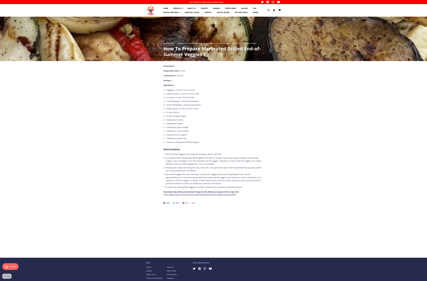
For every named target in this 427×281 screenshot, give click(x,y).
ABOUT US (192, 8)
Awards (149, 271)
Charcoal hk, (194, 43)
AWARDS (216, 8)
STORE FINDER (230, 8)
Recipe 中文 (236, 43)
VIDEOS (255, 12)
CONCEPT (204, 8)
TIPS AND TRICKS (241, 12)
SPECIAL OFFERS (223, 12)
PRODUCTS (177, 8)
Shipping (170, 278)
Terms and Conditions (154, 278)
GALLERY (244, 8)
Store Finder (171, 271)
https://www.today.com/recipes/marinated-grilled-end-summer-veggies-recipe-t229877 (199, 194)
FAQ (254, 8)
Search (148, 267)
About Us (170, 267)
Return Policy (151, 274)
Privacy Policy (172, 274)
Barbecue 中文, (183, 43)
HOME (165, 8)
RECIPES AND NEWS (170, 12)
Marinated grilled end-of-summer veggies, (215, 43)
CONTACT (208, 12)
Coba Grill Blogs (191, 12)
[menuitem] (166, 8)
